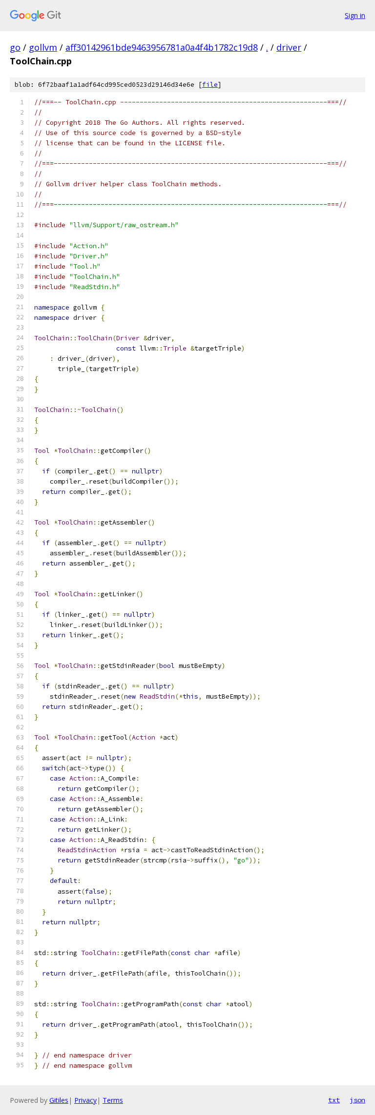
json (357, 1099)
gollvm (43, 47)
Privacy (85, 1100)
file (210, 84)
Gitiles (58, 1100)
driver (288, 47)
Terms (113, 1100)
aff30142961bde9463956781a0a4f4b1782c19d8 (161, 47)
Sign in (355, 15)
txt (334, 1099)
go (15, 47)
